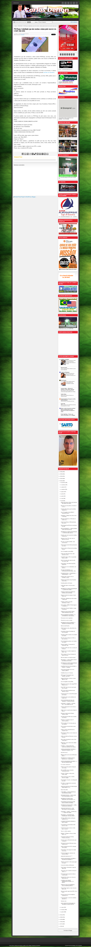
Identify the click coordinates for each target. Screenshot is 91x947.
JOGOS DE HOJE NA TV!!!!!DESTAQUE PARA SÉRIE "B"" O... (69, 787)
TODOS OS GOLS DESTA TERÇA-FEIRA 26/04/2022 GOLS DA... (68, 612)
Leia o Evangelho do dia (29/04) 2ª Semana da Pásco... (67, 513)
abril (62, 500)
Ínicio (16, 19)
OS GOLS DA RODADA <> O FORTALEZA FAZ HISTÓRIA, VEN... (68, 571)
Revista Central (64, 367)
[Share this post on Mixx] (38, 154)
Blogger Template (32, 945)
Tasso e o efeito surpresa (66, 831)
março (62, 907)
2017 (61, 923)
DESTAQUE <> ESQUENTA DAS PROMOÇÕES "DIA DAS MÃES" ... (68, 815)
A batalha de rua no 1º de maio (67, 672)
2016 (61, 926)
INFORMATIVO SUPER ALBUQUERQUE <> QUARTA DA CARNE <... (69, 589)
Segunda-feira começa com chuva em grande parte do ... (68, 878)
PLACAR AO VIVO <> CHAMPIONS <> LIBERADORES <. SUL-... (68, 574)
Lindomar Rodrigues (65, 372)
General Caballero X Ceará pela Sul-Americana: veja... (68, 645)
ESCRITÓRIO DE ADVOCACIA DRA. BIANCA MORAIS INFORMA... (68, 802)
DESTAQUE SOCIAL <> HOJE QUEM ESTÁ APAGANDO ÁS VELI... (68, 796)
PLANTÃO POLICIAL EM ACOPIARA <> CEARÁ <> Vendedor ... (69, 667)
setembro (63, 489)
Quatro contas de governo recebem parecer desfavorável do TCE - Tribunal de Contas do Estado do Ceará (68, 410)
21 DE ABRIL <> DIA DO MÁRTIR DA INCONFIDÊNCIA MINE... (68, 792)
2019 (61, 919)
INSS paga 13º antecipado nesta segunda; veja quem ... (67, 676)
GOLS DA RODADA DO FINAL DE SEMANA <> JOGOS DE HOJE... (68, 701)
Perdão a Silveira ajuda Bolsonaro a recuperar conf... (68, 730)
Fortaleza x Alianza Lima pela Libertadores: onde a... (66, 602)
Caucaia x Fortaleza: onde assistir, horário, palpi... (67, 774)
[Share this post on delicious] (35, 154)
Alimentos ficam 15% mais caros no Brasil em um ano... (68, 539)
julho (62, 493)
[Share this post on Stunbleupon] (25, 154)
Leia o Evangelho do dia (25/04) (67, 681)
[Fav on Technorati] (40, 154)
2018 (61, 921)
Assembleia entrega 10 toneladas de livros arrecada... (68, 632)
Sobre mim (32, 19)
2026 (61, 471)
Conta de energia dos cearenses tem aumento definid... (68, 854)
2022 (61, 480)
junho (62, 496)
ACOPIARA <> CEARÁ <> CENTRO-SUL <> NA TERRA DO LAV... (68, 704)
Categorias (23, 19)
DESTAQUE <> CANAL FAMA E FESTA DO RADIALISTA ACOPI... (69, 660)
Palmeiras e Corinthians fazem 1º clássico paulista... (67, 720)
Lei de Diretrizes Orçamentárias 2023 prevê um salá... (68, 825)
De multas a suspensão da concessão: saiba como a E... (68, 784)
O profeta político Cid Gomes (66, 583)
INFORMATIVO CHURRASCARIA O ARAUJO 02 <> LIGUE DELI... (68, 759)
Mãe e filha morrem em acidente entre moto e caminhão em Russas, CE (70, 374)
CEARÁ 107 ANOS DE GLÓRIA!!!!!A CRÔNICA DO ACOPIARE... (68, 592)
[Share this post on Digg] (28, 154)
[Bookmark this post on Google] (33, 154)
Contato (41, 19)
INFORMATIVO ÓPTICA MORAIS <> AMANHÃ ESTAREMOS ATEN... (68, 623)
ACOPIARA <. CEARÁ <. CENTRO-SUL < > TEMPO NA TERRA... (69, 812)
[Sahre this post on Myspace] (45, 154)
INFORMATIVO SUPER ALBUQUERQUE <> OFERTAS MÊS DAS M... (69, 532)
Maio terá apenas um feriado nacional (68, 657)
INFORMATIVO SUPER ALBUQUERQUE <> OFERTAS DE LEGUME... (69, 664)
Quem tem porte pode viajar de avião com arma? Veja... (68, 561)
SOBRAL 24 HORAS (65, 359)
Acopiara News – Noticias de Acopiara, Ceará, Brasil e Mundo (67, 389)
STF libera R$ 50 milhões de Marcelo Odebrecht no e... (68, 819)
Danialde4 (38, 945)
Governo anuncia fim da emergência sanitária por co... (68, 895)
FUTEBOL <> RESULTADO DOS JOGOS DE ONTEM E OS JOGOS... (68, 746)
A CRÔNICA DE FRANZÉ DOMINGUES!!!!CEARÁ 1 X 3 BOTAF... (67, 881)
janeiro (62, 911)
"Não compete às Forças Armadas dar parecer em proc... (68, 655)
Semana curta (63, 901)
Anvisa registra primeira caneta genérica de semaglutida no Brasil (70, 382)
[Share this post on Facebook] (23, 154)
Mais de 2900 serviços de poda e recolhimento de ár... (67, 771)
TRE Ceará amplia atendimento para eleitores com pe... (68, 691)
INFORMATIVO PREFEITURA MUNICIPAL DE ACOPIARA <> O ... (68, 799)
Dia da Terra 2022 (64, 789)
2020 (61, 917)
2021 (61, 914)
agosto (62, 491)
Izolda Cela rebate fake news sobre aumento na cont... (67, 554)
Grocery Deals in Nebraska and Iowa (67, 401)
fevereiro (63, 909)
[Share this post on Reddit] (30, 154)
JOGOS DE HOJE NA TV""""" (66, 856)
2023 (61, 478)
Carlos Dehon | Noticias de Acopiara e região (17, 945)
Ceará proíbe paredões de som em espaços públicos (67, 670)
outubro (62, 487)
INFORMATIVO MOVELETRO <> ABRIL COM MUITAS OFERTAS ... (69, 806)
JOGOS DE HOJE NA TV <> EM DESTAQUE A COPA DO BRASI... (68, 809)
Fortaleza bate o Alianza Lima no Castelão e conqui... (67, 577)
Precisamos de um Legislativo (67, 618)
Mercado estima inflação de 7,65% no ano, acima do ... (68, 638)
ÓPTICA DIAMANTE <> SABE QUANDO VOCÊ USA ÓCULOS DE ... (69, 529)
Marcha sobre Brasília (65, 625)
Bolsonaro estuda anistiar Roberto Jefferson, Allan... (67, 714)
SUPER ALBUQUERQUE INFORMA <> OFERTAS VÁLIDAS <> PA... (68, 750)
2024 (61, 476)
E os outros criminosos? (65, 764)
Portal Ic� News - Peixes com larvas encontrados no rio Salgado (68, 415)
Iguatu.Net (63, 403)
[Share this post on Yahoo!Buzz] (43, 154)
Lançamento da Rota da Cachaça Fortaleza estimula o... (67, 837)
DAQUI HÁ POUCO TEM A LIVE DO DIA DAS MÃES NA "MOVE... (69, 503)
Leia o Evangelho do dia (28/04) (67, 551)
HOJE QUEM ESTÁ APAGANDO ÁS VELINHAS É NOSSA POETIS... (68, 904)
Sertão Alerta (63, 394)
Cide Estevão (63, 380)
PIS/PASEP (20, 25)
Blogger (70, 930)
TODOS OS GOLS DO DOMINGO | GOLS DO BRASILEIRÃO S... (68, 885)
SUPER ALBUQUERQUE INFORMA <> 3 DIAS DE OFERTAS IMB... (69, 762)
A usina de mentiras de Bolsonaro (67, 865)
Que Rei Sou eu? (64, 752)
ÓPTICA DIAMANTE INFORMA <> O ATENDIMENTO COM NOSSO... (68, 615)
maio (62, 498)
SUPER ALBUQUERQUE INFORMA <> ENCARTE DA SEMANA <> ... (68, 859)
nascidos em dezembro (48, 72)
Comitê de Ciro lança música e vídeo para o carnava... (68, 828)
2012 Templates (79, 945)
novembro (63, 484)
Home (16, 25)
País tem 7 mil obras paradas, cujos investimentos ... (68, 542)
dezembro (63, 482)
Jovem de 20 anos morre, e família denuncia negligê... (67, 777)
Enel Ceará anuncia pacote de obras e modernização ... (68, 874)
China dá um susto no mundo (66, 620)
